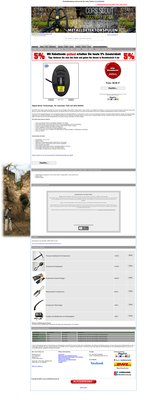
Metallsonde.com (46, 34)
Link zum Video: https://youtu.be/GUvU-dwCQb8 (83, 224)
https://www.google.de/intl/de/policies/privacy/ (107, 209)
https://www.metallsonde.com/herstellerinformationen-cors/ (46, 243)
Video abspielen (85, 228)
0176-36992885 (99, 1)
